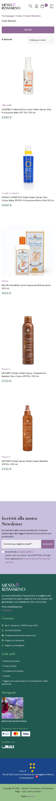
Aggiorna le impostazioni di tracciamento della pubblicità (25, 682)
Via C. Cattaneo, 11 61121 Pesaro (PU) (21, 625)
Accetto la (28, 556)
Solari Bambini (33, 15)
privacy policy (25, 551)
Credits (6, 676)
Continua (7, 610)
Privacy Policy (29, 558)
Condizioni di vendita (13, 671)
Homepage (8, 15)
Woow (32, 796)
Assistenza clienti (11, 661)
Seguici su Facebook (14, 640)
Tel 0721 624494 (12, 630)
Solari (19, 15)
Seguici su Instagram (14, 645)
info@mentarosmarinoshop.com (20, 635)
